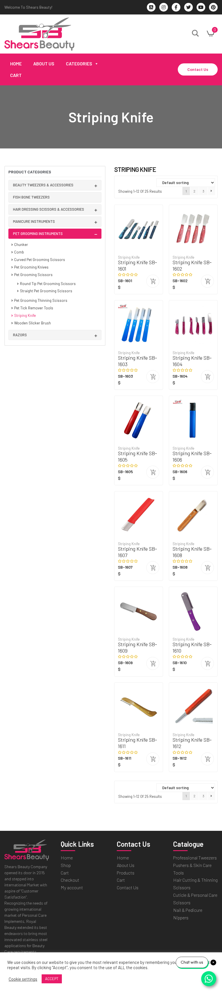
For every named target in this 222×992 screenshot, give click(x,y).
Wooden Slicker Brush (32, 323)
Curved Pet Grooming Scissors (39, 259)
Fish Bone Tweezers (31, 197)
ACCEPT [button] (51, 978)
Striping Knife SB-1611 (137, 743)
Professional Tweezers (195, 857)
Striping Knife (25, 315)
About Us (43, 63)
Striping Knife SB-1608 (192, 552)
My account (72, 887)
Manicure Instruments (34, 221)
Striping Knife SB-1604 (192, 361)
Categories (79, 63)
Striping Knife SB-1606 (192, 456)
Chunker (21, 244)
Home (16, 63)
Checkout (70, 880)
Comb (19, 252)
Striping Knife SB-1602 (192, 265)
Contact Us (197, 69)
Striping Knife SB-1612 (192, 743)
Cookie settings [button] (23, 979)
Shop (66, 865)
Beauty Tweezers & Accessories (43, 185)
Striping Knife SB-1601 (137, 265)
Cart (16, 75)
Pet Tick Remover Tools (33, 308)
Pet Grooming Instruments (38, 233)
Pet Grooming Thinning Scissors (40, 300)
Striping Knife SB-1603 (137, 361)
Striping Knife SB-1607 (137, 552)
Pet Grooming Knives (31, 267)
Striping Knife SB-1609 (137, 647)
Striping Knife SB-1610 (192, 647)
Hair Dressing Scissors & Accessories (48, 209)
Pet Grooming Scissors (33, 274)
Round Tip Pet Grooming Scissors (48, 283)
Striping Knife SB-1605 (137, 456)
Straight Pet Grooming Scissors (46, 291)
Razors (20, 334)
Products (125, 872)
